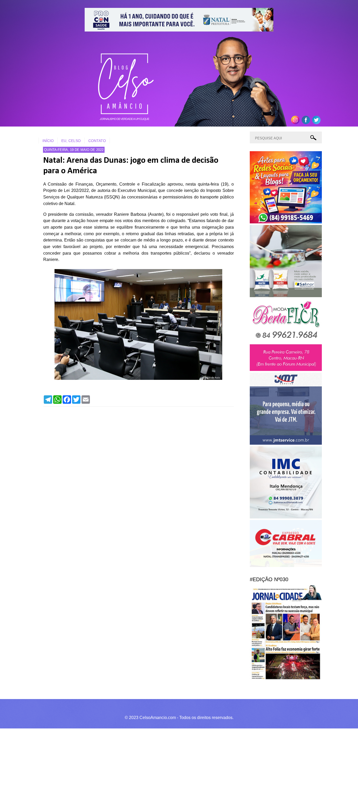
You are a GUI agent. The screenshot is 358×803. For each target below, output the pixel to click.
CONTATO (97, 141)
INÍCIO (48, 141)
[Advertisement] (157, 765)
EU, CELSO (71, 141)
